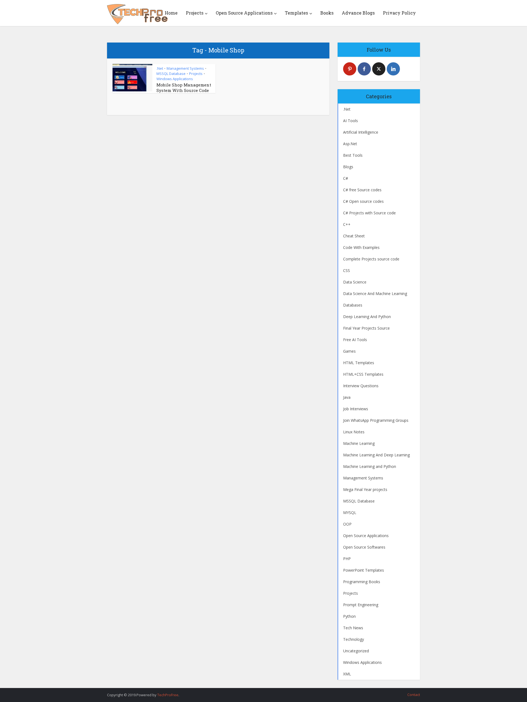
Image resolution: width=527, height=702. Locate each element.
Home (171, 13)
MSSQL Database (171, 73)
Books (326, 13)
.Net (159, 68)
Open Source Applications (244, 13)
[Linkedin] (393, 68)
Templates (296, 13)
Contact (413, 694)
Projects (194, 13)
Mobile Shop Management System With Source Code (183, 87)
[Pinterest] (349, 68)
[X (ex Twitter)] (378, 68)
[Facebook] (364, 68)
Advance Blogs (358, 13)
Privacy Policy (399, 13)
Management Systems (185, 68)
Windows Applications (174, 78)
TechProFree (167, 694)
